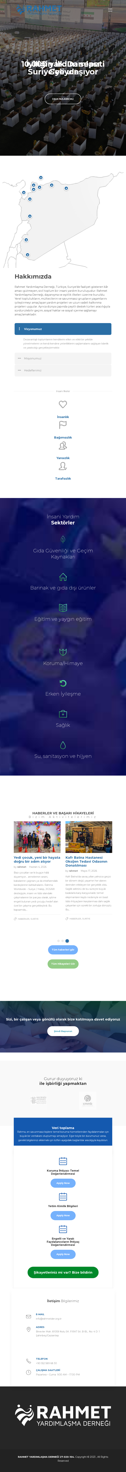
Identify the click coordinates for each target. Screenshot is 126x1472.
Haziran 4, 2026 (37, 866)
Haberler (23, 918)
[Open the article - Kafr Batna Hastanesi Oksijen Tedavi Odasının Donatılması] (77, 837)
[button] (63, 329)
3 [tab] (67, 941)
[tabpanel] (37, 871)
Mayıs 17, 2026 (89, 870)
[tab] (63, 329)
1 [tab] (58, 941)
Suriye (35, 918)
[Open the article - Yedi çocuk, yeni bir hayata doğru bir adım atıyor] (25, 837)
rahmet (22, 866)
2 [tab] (62, 941)
